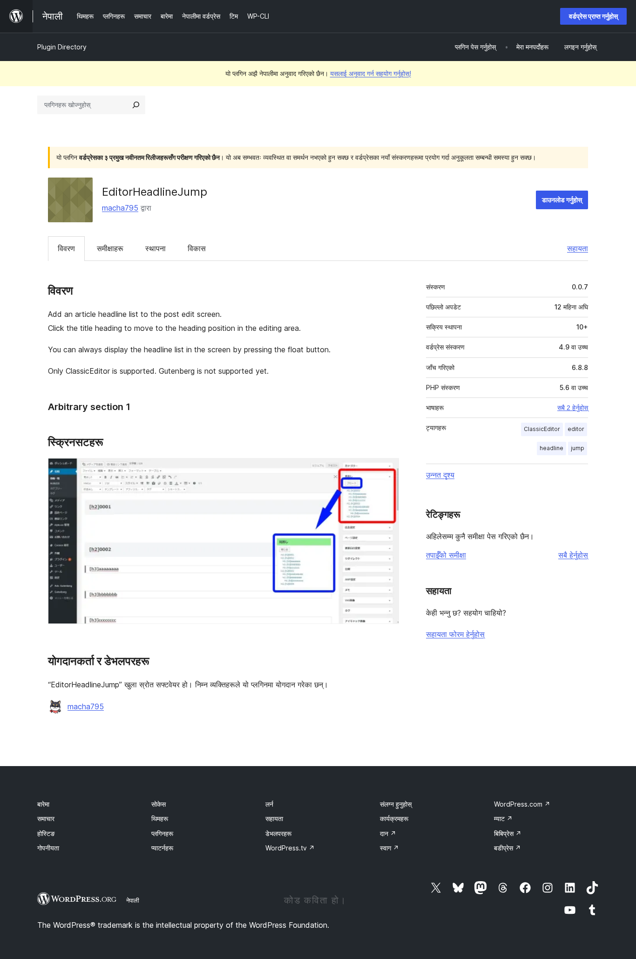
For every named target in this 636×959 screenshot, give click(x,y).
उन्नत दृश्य (440, 475)
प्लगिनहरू (162, 833)
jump (577, 448)
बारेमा (43, 804)
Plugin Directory (62, 47)
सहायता (577, 248)
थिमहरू (159, 818)
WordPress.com (522, 804)
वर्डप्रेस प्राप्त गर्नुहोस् (593, 16)
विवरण (66, 248)
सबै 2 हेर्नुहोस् (572, 407)
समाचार (45, 818)
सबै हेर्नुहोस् (573, 555)
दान (388, 833)
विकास (197, 248)
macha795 (120, 207)
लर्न (269, 804)
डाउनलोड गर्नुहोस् (562, 200)
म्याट (503, 818)
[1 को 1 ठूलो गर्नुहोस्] (386, 470)
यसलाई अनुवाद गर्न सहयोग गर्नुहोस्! (370, 73)
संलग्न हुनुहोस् (396, 804)
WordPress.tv (290, 848)
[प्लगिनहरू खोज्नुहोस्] (136, 105)
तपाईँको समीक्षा (446, 555)
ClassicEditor (542, 428)
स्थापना (155, 248)
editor (576, 428)
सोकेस (158, 804)
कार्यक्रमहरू (394, 818)
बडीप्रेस (507, 848)
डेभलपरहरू (278, 833)
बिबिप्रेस (507, 833)
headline (551, 448)
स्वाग (389, 848)
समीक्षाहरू (110, 248)
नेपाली (132, 900)
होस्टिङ (46, 833)
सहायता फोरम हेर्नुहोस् (455, 634)
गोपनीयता (48, 848)
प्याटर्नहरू (162, 848)
